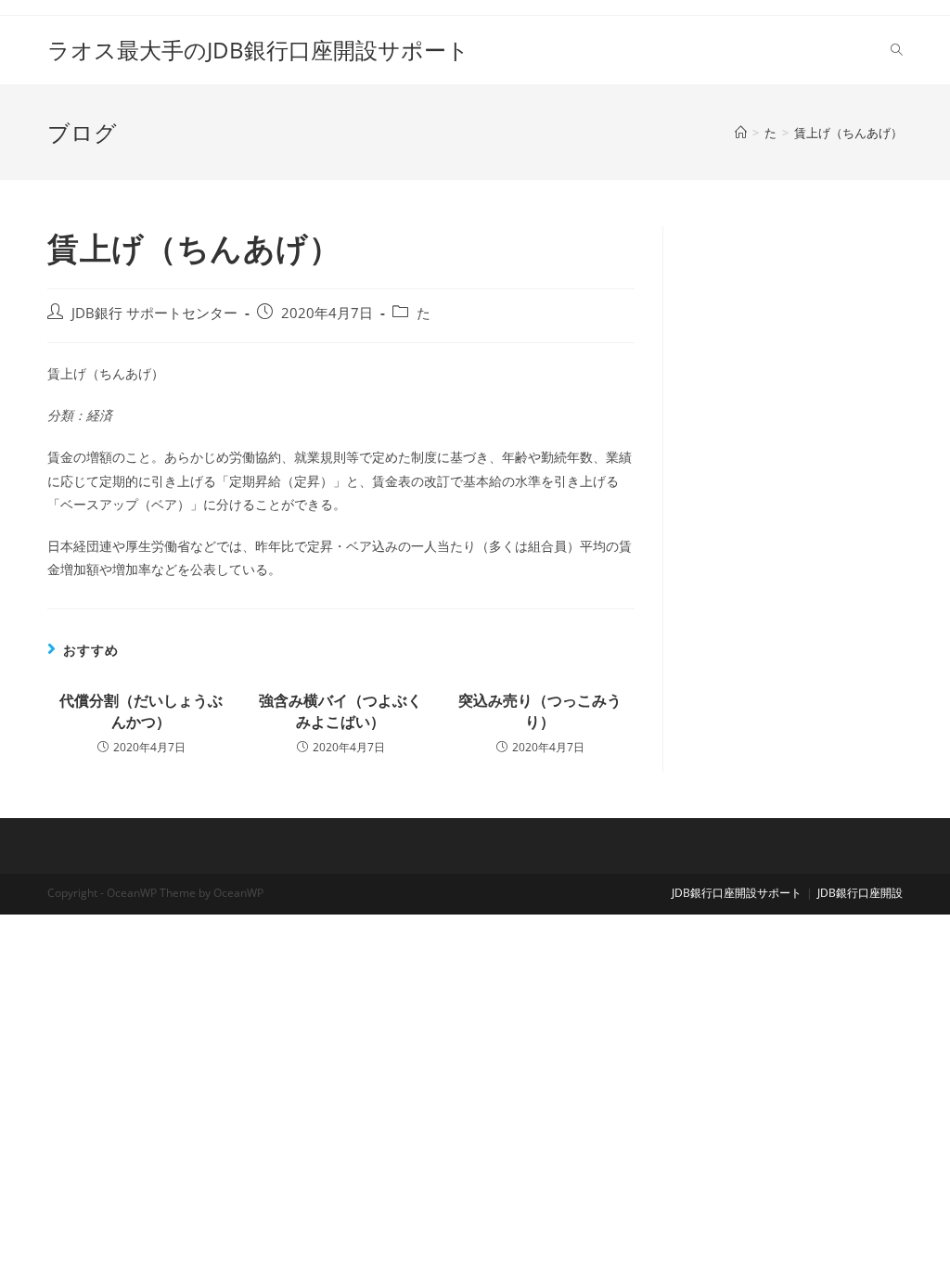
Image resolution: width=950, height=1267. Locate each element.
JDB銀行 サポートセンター (154, 313)
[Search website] (897, 50)
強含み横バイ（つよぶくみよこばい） (340, 710)
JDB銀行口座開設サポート (737, 893)
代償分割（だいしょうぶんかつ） (141, 710)
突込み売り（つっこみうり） (540, 710)
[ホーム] (741, 132)
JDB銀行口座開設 (860, 893)
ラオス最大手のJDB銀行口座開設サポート (258, 49)
